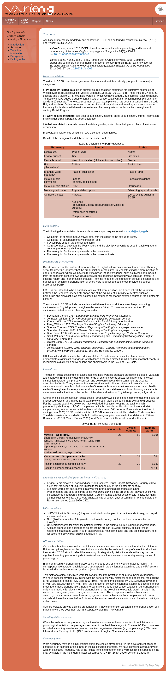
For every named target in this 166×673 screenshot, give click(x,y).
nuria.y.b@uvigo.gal (135, 231)
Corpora (36, 21)
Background (17, 56)
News (49, 21)
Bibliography (17, 59)
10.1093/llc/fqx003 (81, 68)
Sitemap (159, 21)
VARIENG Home (11, 21)
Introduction (17, 44)
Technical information (16, 52)
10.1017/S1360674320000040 (71, 54)
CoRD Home (24, 21)
